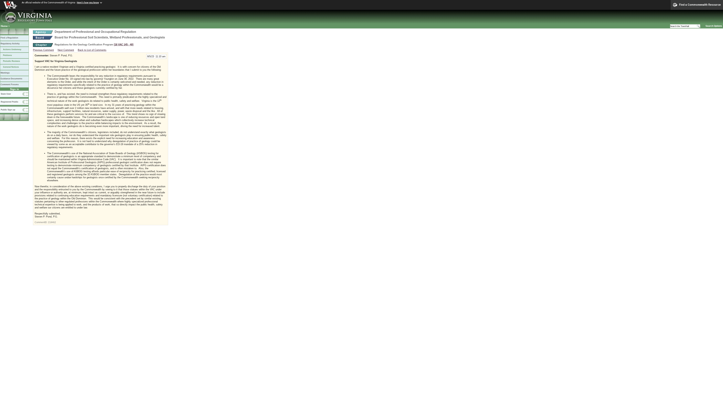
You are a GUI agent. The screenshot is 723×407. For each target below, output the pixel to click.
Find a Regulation (9, 38)
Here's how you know (88, 2)
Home (4, 26)
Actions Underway (12, 49)
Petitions (7, 55)
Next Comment (66, 50)
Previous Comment (43, 50)
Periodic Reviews (11, 61)
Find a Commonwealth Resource (700, 4)
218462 (52, 222)
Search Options (713, 26)
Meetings (5, 73)
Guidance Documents (11, 78)
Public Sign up (8, 110)
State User (6, 94)
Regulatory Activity (10, 43)
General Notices (11, 67)
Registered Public (9, 102)
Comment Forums (10, 84)
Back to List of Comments (92, 50)
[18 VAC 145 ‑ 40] (123, 44)
